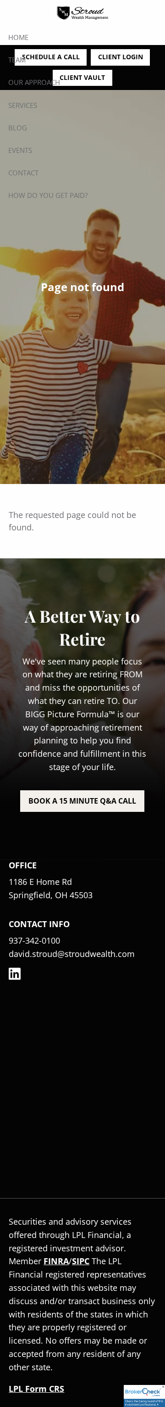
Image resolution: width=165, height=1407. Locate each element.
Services (22, 105)
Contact (23, 172)
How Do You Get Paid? (48, 195)
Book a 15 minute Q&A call (82, 801)
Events (20, 150)
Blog (17, 127)
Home (18, 37)
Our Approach (34, 82)
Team (17, 59)
